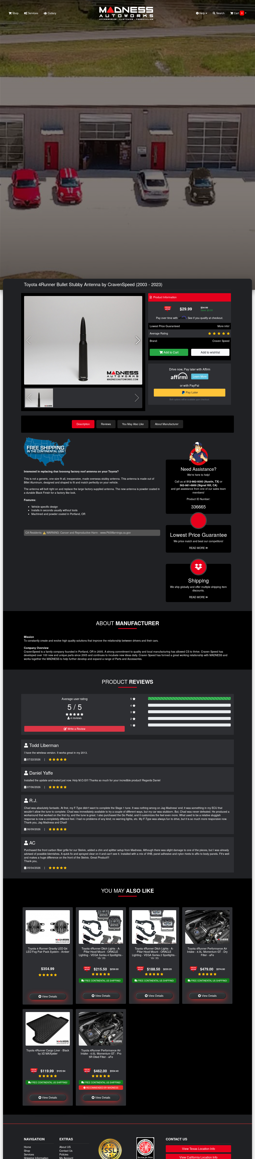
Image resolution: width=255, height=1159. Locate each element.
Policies (63, 1154)
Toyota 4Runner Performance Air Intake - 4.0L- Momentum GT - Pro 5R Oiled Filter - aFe (101, 1053)
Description (83, 424)
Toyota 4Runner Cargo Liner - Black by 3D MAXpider (47, 1051)
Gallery (51, 13)
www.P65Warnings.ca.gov (115, 532)
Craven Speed (220, 341)
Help (202, 13)
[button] (137, 340)
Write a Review (76, 729)
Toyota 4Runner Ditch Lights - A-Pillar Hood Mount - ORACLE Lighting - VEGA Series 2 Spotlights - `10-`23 (154, 953)
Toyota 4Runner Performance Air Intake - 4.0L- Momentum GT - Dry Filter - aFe (207, 951)
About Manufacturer (166, 424)
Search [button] (220, 13)
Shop (15, 13)
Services (32, 13)
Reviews (106, 424)
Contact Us (65, 1150)
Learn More (200, 376)
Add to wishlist (210, 352)
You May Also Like (133, 424)
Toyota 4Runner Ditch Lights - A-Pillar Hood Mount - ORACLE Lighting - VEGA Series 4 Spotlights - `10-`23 (101, 953)
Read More (197, 548)
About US (65, 1147)
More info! (223, 326)
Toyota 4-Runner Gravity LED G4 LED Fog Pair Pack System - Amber (47, 949)
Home (27, 1147)
